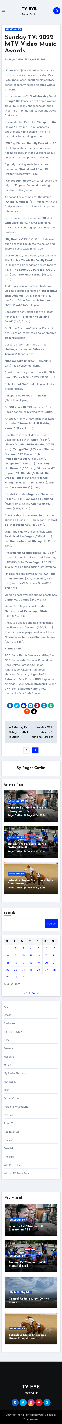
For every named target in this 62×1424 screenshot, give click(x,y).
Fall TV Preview (13, 1031)
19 (38, 962)
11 (31, 955)
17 (23, 962)
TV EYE (29, 9)
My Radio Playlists (15, 1073)
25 (30, 969)
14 (54, 955)
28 (54, 969)
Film (6, 1040)
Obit (6, 1090)
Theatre (9, 1156)
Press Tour (10, 1123)
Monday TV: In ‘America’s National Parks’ (42, 732)
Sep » (35, 993)
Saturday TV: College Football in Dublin (18, 732)
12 (38, 955)
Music (7, 1065)
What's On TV (13, 29)
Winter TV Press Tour (16, 1173)
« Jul (27, 993)
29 (8, 977)
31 (23, 977)
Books (7, 1015)
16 (15, 962)
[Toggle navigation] (3, 11)
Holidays (9, 1056)
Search (9, 913)
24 (23, 969)
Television (10, 1148)
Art (6, 1006)
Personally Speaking (16, 1106)
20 (46, 962)
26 (38, 969)
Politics (8, 1115)
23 (15, 969)
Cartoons (9, 1023)
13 (46, 955)
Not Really (10, 1081)
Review (8, 1140)
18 (31, 962)
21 (54, 962)
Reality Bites (12, 1131)
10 (23, 955)
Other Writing (12, 1098)
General (8, 1048)
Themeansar (30, 1419)
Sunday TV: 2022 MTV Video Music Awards (30, 44)
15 (8, 962)
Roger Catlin (16, 59)
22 (8, 969)
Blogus (49, 1414)
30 (15, 977)
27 (46, 969)
